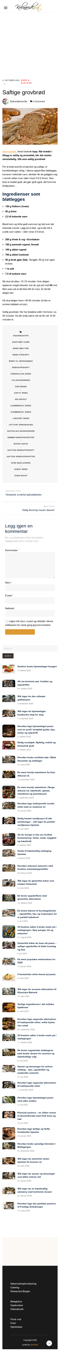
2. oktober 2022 (11, 80)
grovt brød (21, 393)
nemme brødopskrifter (21, 437)
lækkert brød (21, 418)
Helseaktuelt (16, 1309)
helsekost (21, 399)
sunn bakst (21, 475)
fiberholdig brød (21, 374)
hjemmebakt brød (21, 412)
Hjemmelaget (9, 151)
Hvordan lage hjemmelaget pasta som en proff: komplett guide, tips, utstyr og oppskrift (36, 729)
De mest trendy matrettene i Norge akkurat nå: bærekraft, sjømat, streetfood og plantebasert (36, 790)
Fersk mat (15, 1319)
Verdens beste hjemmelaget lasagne (37, 666)
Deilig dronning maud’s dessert (38, 510)
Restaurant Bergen (20, 1291)
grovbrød (21, 386)
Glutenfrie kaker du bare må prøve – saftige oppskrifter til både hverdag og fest (36, 946)
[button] (5, 8)
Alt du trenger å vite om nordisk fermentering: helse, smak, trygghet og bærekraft (36, 837)
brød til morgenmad (21, 361)
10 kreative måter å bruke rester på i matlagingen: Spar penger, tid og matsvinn (36, 930)
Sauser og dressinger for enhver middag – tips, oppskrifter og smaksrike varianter (35, 1069)
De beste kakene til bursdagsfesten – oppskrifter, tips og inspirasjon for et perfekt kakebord (37, 913)
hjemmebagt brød (21, 405)
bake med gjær (21, 342)
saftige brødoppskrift (21, 450)
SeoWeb (34, 1344)
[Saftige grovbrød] (30, 126)
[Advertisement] (30, 44)
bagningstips (21, 335)
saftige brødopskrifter (21, 456)
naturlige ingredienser (21, 431)
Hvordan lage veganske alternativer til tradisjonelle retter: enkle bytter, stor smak (36, 1022)
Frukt (13, 1323)
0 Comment (39, 101)
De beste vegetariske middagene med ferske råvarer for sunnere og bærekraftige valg (35, 1053)
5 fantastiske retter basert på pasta (36, 974)
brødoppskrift (21, 367)
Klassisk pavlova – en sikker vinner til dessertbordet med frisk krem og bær (36, 1115)
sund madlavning (21, 463)
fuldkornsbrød (21, 380)
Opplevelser (16, 1305)
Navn (8, 582)
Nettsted (9, 608)
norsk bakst (21, 444)
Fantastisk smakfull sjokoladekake (23, 494)
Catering (14, 1287)
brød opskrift (20, 354)
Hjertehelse (16, 1326)
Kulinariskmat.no (18, 101)
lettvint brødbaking (21, 424)
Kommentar (12, 550)
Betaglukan (16, 1301)
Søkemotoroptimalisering (23, 1283)
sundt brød (21, 469)
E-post (9, 595)
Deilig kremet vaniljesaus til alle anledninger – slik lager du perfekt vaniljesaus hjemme (36, 821)
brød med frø (21, 348)
